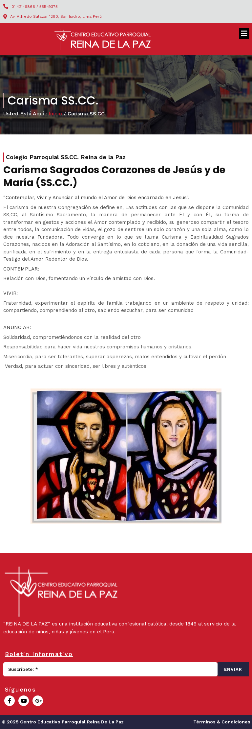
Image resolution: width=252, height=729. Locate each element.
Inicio (55, 113)
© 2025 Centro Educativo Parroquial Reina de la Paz (63, 721)
